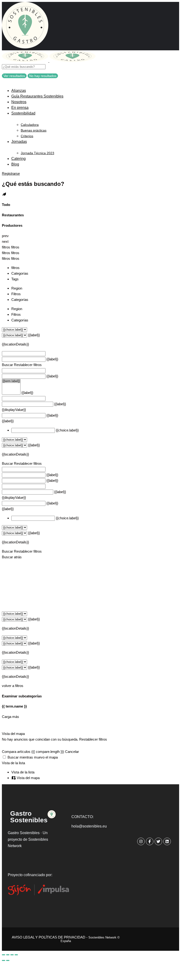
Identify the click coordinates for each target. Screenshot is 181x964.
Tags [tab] (15, 279)
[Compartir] (7, 954)
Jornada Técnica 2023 (37, 153)
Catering (18, 159)
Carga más (10, 717)
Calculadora (30, 125)
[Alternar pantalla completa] (12, 954)
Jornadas (19, 142)
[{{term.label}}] (11, 381)
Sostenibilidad (23, 113)
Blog (15, 164)
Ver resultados (14, 76)
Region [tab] (16, 288)
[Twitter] (158, 841)
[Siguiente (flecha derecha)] (7, 960)
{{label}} (34, 335)
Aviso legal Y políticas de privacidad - (66, 939)
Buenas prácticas (33, 130)
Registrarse (11, 173)
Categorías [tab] (19, 273)
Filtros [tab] (16, 294)
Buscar (7, 365)
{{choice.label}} (67, 430)
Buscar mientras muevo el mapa (33, 757)
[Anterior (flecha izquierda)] (3, 960)
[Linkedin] (167, 841)
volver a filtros (12, 686)
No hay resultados (42, 76)
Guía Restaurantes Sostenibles (37, 96)
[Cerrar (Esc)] (3, 954)
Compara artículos (33, 752)
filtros (6, 247)
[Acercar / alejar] (16, 954)
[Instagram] (141, 841)
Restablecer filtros (28, 365)
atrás (18, 557)
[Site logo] (25, 61)
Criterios (27, 136)
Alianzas (18, 91)
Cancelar (72, 752)
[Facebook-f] (149, 841)
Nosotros (18, 102)
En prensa (20, 108)
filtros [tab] (15, 268)
